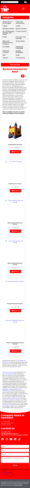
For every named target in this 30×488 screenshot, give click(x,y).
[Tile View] (22, 76)
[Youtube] (11, 439)
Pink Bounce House (15, 184)
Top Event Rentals (8, 372)
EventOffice (18, 485)
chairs (4, 107)
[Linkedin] (15, 439)
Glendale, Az (21, 360)
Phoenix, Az (6, 362)
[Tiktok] (19, 439)
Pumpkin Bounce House (15, 304)
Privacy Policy (5, 472)
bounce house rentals (9, 374)
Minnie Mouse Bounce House (15, 263)
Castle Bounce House (15, 145)
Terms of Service (6, 474)
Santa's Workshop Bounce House (15, 343)
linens (17, 398)
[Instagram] (6, 439)
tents (17, 106)
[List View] (26, 76)
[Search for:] (9, 2)
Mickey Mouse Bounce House (15, 223)
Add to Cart (16, 151)
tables (22, 106)
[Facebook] (2, 439)
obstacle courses (7, 389)
